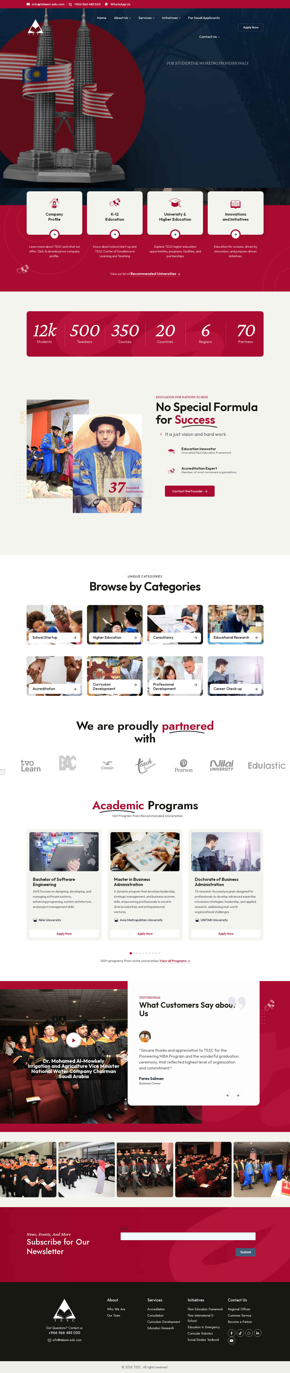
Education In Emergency (204, 1327)
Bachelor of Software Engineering (54, 882)
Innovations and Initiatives (236, 217)
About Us (121, 18)
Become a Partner (240, 1322)
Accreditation (44, 688)
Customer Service (239, 1315)
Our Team (113, 1315)
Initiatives (170, 18)
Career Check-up (228, 688)
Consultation (155, 1315)
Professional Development (164, 686)
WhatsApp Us (120, 4)
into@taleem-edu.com (48, 4)
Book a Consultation (68, 149)
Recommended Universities (154, 273)
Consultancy (163, 637)
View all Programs (173, 961)
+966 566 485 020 (87, 4)
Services (145, 18)
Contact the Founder (188, 491)
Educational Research (231, 637)
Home (101, 18)
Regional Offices (239, 1309)
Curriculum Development (104, 686)
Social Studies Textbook (203, 1339)
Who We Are (116, 1309)
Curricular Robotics (200, 1333)
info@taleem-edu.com (66, 1340)
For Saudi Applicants (204, 18)
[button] (131, 953)
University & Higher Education (175, 217)
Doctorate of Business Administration (217, 882)
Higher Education (107, 637)
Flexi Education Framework (205, 1309)
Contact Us (208, 37)
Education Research (160, 1328)
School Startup (45, 637)
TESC (137, 1367)
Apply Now (250, 27)
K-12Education (114, 217)
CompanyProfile (54, 217)
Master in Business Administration (132, 882)
